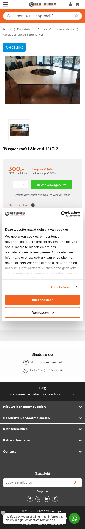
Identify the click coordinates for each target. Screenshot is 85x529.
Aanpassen (40, 312)
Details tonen (61, 287)
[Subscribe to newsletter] (75, 482)
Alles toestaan (42, 300)
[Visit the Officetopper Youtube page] (38, 499)
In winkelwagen (49, 185)
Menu (5, 4)
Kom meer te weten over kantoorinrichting (43, 394)
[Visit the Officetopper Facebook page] (30, 499)
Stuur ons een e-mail (46, 362)
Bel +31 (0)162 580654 (46, 370)
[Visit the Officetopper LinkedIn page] (47, 499)
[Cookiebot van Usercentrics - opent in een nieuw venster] (61, 214)
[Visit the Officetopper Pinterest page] (55, 499)
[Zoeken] (76, 16)
